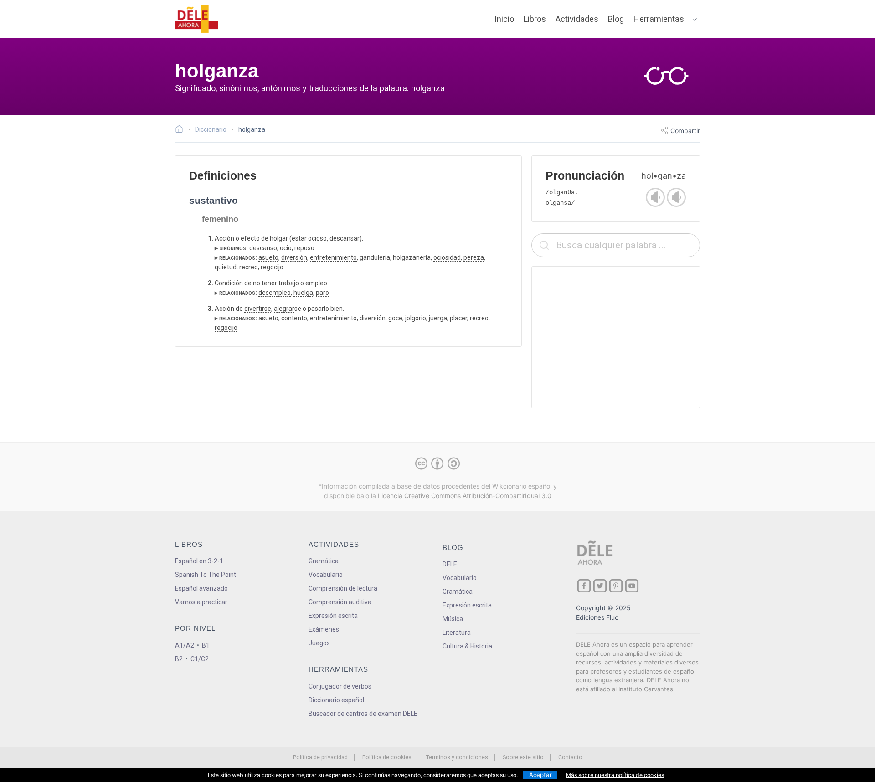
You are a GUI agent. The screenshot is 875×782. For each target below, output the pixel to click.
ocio (286, 248)
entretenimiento (333, 257)
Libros (535, 19)
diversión (294, 257)
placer (458, 318)
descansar (344, 238)
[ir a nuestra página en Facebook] (584, 586)
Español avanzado (201, 588)
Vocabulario (326, 574)
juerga (438, 318)
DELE (450, 564)
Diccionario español (336, 700)
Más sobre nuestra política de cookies (615, 775)
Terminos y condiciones (457, 757)
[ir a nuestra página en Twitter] (600, 586)
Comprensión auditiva (340, 602)
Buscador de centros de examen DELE (363, 713)
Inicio (504, 19)
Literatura (457, 632)
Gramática (324, 561)
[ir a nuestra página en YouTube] (632, 586)
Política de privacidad (320, 757)
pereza (473, 257)
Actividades (577, 19)
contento (294, 318)
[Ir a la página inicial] (181, 130)
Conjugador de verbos (340, 686)
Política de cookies (387, 757)
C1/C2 (199, 659)
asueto (268, 257)
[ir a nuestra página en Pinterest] (616, 586)
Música (453, 619)
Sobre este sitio (523, 757)
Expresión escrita (333, 615)
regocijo (272, 267)
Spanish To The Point (205, 574)
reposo (304, 248)
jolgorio (415, 318)
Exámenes (324, 629)
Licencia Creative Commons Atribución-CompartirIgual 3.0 (464, 495)
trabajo (288, 283)
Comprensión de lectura (343, 588)
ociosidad (447, 257)
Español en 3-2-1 (199, 561)
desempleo (274, 292)
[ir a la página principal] (196, 19)
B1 (206, 645)
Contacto (570, 757)
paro (322, 292)
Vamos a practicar (201, 602)
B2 (179, 659)
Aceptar (540, 774)
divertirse (257, 308)
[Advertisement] (616, 337)
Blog (616, 19)
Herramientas (658, 19)
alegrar (284, 308)
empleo (316, 283)
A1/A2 (184, 645)
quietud (226, 267)
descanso (263, 248)
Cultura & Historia (467, 646)
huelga (303, 292)
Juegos (319, 643)
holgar (279, 238)
